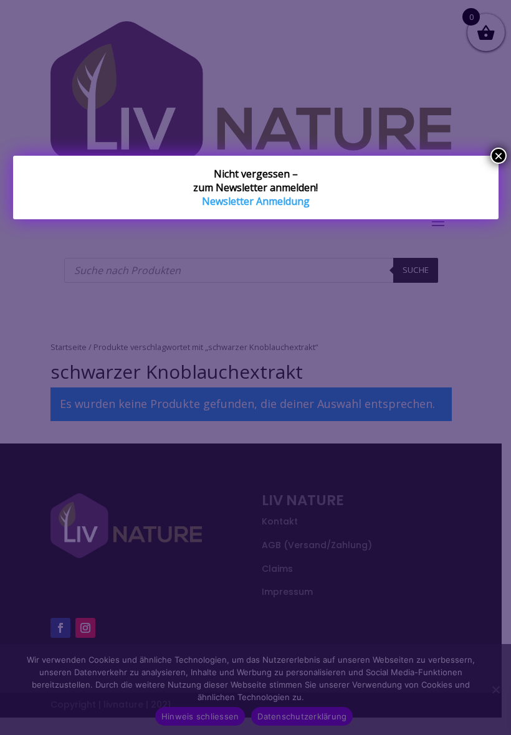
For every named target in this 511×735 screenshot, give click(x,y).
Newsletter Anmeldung (256, 201)
